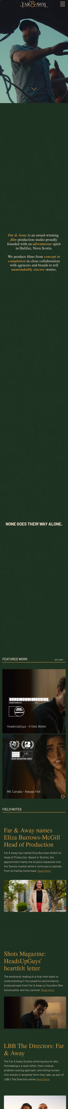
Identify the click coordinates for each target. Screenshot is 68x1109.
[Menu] (62, 4)
